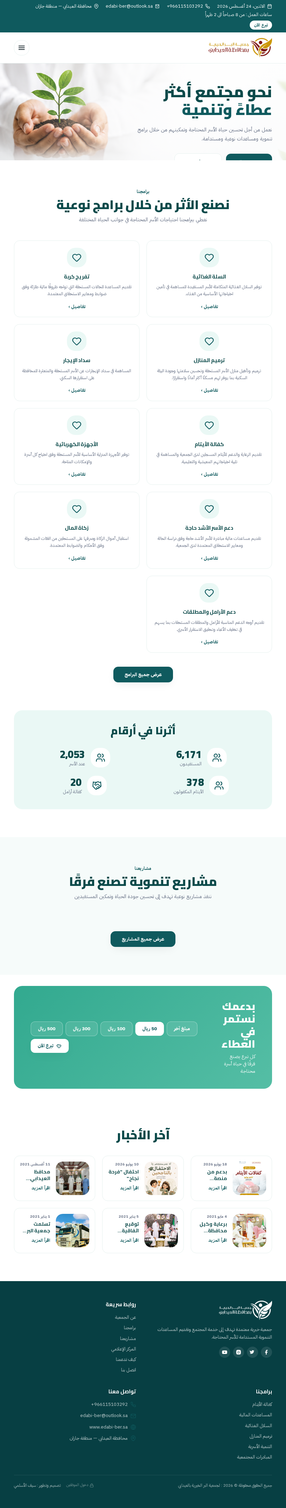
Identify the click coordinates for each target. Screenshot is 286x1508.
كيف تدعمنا (126, 1359)
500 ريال (46, 1028)
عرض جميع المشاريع (143, 939)
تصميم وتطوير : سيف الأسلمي (37, 1485)
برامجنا (130, 1327)
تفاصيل (209, 306)
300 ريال (81, 1028)
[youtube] (224, 1352)
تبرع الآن (261, 25)
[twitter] (252, 1352)
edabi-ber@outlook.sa (104, 1415)
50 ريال (149, 1028)
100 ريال (116, 1028)
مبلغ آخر (182, 1028)
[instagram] (238, 1352)
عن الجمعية (125, 1317)
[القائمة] (21, 47)
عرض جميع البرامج (143, 674)
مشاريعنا (128, 1338)
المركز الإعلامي (123, 1349)
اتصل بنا (128, 1369)
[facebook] (266, 1352)
